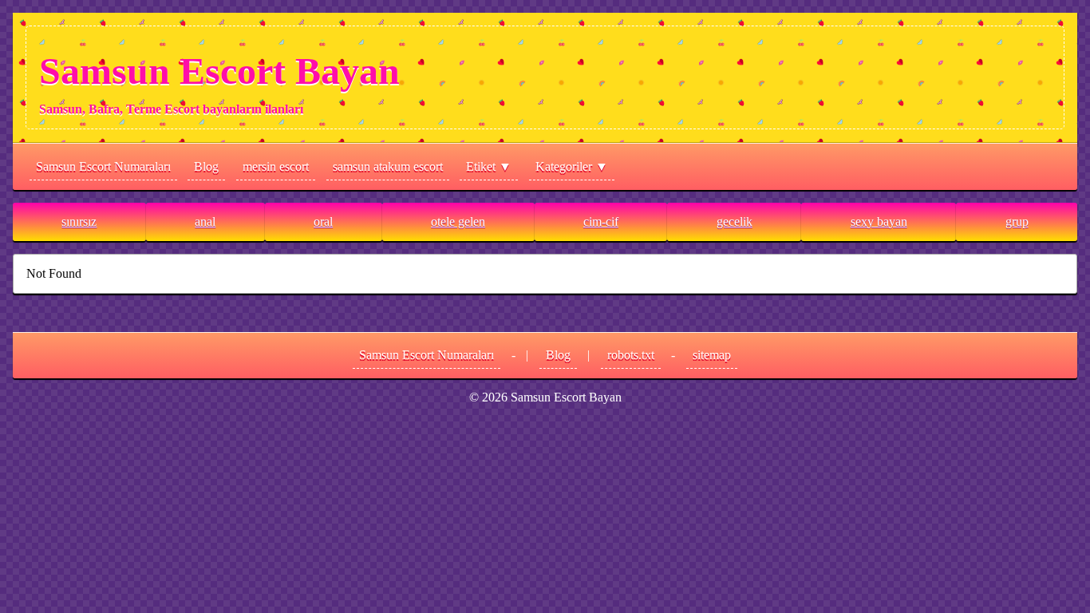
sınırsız (79, 221)
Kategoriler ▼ (571, 166)
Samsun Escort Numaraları (103, 166)
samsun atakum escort (388, 166)
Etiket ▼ (488, 166)
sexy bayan (879, 221)
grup (1017, 221)
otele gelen (458, 221)
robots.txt (630, 355)
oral (323, 221)
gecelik (734, 221)
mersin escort (276, 166)
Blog (206, 166)
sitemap (712, 355)
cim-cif (600, 221)
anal (205, 221)
